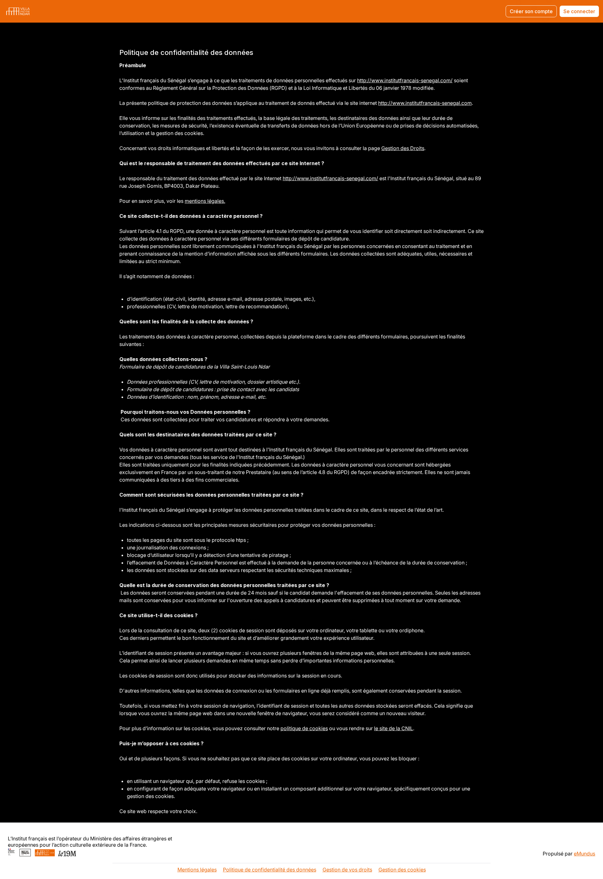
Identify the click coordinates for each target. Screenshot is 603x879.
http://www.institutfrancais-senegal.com (425, 103)
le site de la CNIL (393, 728)
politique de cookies (304, 728)
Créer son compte (531, 11)
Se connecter (579, 11)
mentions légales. (205, 201)
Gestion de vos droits (347, 869)
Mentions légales (197, 869)
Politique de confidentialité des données (269, 869)
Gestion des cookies (402, 869)
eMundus (584, 853)
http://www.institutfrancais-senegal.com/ (405, 80)
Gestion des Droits (402, 148)
